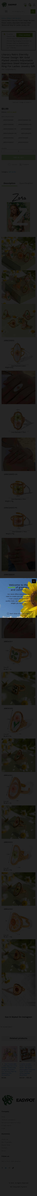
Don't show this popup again (20, 613)
